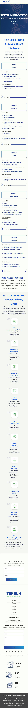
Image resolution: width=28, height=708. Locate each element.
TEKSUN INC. (20, 656)
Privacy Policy (14, 614)
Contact (14, 612)
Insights (14, 608)
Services (14, 603)
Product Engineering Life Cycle (14, 602)
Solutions (14, 606)
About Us (14, 600)
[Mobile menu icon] (25, 2)
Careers (14, 609)
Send (14, 647)
